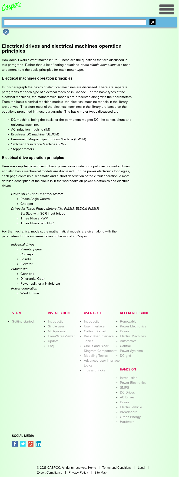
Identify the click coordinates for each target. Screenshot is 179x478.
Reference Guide (134, 313)
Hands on (128, 369)
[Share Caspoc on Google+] (30, 444)
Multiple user (57, 331)
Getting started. (23, 321)
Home (92, 467)
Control (125, 346)
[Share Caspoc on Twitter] (23, 444)
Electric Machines (133, 336)
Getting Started (95, 331)
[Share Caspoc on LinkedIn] (38, 444)
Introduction (56, 321)
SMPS (124, 387)
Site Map (100, 472)
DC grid (125, 355)
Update (53, 341)
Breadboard (128, 412)
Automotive (128, 341)
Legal (141, 467)
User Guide (93, 313)
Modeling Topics (96, 355)
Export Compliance (49, 472)
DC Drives (127, 392)
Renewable (128, 321)
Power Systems (131, 351)
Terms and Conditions (117, 467)
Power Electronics (133, 326)
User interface (94, 326)
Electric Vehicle (131, 407)
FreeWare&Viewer (61, 336)
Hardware (127, 422)
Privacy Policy (78, 472)
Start (17, 313)
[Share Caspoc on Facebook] (15, 444)
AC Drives (127, 397)
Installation (59, 313)
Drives (124, 331)
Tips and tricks (94, 370)
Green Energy (130, 417)
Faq (51, 346)
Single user (56, 326)
